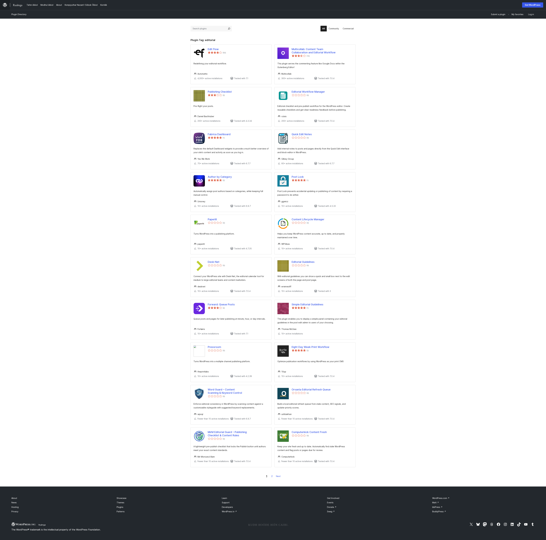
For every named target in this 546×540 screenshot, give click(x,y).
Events (330, 502)
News (14, 502)
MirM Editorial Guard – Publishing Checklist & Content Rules (227, 434)
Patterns (121, 511)
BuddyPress (439, 511)
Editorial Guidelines (303, 261)
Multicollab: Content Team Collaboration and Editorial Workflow (314, 51)
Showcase (121, 498)
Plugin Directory (18, 14)
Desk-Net (213, 261)
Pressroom (214, 346)
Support (225, 502)
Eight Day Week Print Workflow (310, 346)
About (14, 498)
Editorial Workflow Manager (308, 91)
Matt (435, 502)
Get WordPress (532, 5)
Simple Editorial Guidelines (307, 304)
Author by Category (220, 176)
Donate (331, 507)
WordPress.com (440, 498)
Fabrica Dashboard (219, 134)
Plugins (120, 507)
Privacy (14, 511)
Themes (120, 502)
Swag (331, 511)
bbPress (437, 507)
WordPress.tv (229, 511)
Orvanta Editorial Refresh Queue (311, 389)
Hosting (15, 507)
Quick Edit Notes (302, 134)
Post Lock (298, 176)
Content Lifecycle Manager (308, 219)
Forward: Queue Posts (221, 304)
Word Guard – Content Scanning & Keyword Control (225, 391)
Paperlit (212, 219)
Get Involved (333, 498)
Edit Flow (213, 49)
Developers (227, 507)
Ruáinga (42, 525)
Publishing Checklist (220, 91)
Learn (224, 498)
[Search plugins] (229, 28)
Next (278, 476)
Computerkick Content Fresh (309, 432)
